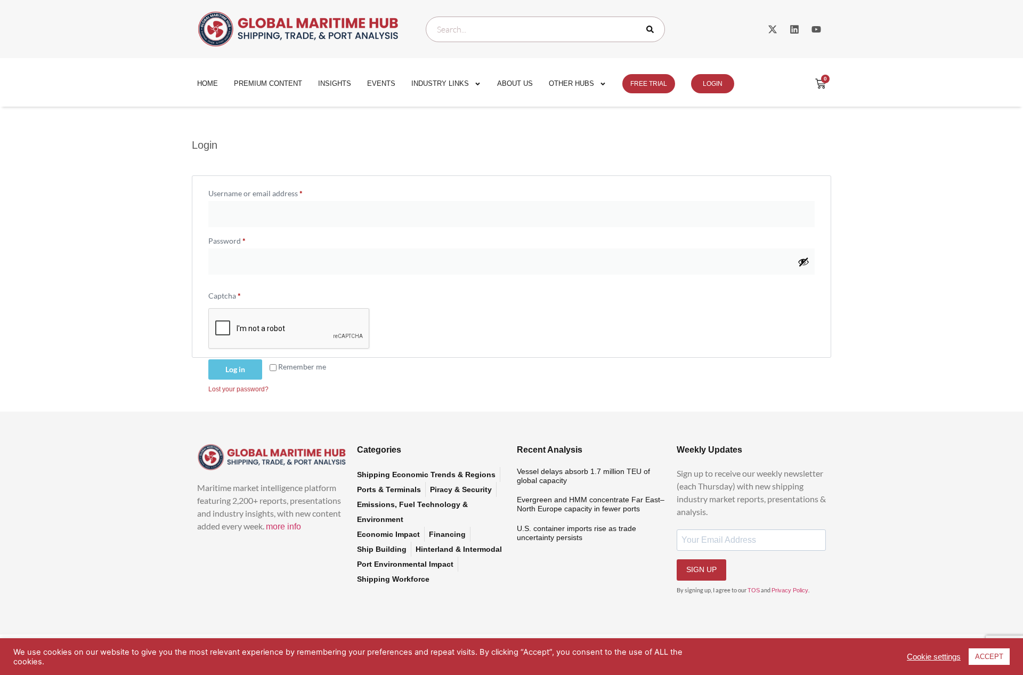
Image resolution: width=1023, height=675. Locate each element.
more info (283, 526)
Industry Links (440, 83)
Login (712, 83)
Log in (235, 369)
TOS (754, 590)
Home (207, 83)
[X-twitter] (772, 29)
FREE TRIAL (648, 83)
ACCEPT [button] (989, 657)
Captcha (224, 295)
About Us (515, 83)
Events (381, 83)
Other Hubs (571, 83)
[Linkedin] (794, 29)
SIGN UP (701, 569)
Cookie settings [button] (934, 657)
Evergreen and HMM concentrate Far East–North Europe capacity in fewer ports (590, 504)
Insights (334, 83)
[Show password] (803, 262)
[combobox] (545, 29)
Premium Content (268, 83)
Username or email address (270, 192)
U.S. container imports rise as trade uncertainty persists (576, 533)
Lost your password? (238, 389)
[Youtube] (816, 29)
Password (241, 239)
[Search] (652, 29)
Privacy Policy (790, 590)
